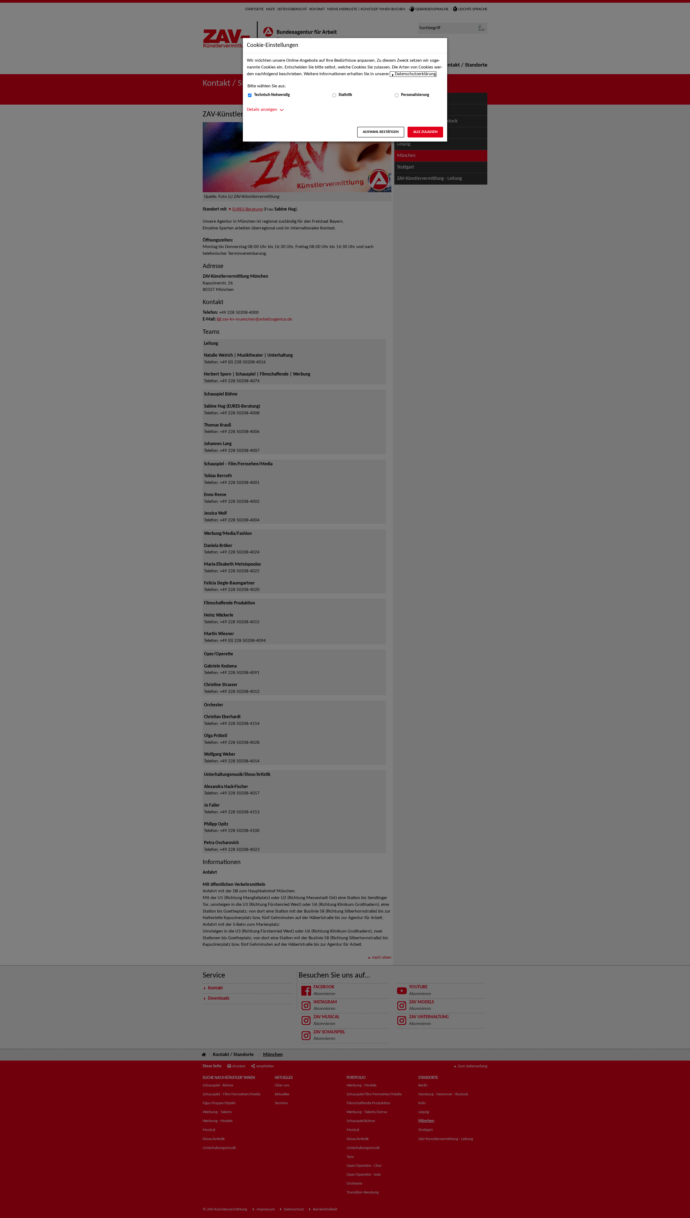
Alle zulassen (425, 132)
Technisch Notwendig (272, 95)
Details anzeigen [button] (262, 110)
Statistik (345, 95)
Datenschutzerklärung (415, 74)
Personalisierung (415, 95)
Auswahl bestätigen (381, 132)
